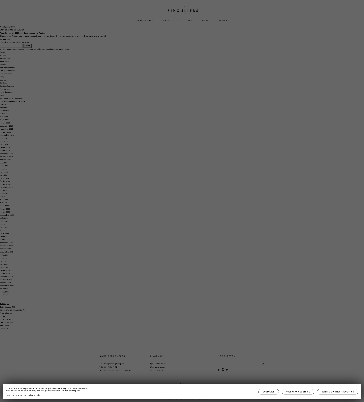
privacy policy (35, 395)
